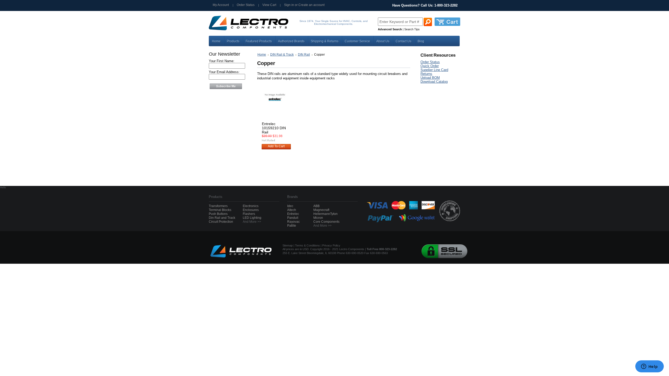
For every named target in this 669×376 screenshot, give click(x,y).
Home (261, 54)
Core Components (326, 222)
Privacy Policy (331, 245)
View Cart (269, 5)
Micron (318, 218)
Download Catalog (434, 82)
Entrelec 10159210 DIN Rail (274, 128)
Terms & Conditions (307, 245)
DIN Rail (304, 54)
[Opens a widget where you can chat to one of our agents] (649, 366)
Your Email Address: (224, 72)
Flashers (249, 214)
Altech (291, 210)
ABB (316, 206)
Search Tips (412, 29)
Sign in (289, 5)
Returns (426, 74)
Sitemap (287, 245)
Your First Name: (221, 61)
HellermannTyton (325, 214)
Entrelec (293, 214)
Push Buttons (218, 214)
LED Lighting (252, 218)
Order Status (246, 5)
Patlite (291, 225)
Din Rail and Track (222, 218)
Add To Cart (276, 146)
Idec (290, 206)
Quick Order (429, 66)
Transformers (218, 206)
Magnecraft (321, 210)
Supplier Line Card (434, 70)
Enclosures (251, 210)
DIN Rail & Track (282, 54)
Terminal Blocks (220, 210)
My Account (221, 5)
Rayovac (293, 222)
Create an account (311, 5)
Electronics (250, 206)
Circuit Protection (221, 222)
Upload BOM (430, 78)
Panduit (292, 218)
